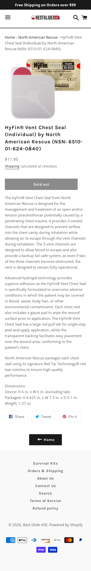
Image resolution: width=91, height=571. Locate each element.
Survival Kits (45, 463)
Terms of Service (45, 501)
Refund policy (45, 508)
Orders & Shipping (45, 471)
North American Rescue (38, 37)
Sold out (41, 184)
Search (45, 493)
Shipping (12, 166)
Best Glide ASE (35, 524)
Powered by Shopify (66, 524)
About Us (45, 478)
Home (10, 37)
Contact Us (45, 486)
